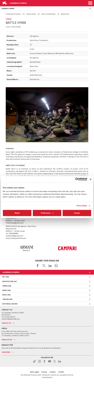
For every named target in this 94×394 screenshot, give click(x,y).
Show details (81, 206)
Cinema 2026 (6, 286)
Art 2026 (5, 277)
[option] (26, 248)
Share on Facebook (38, 265)
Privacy (44, 372)
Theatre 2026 (7, 299)
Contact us (6, 323)
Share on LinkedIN (50, 265)
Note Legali (34, 372)
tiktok (34, 362)
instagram (39, 362)
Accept (77, 213)
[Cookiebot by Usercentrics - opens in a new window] (77, 179)
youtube (49, 362)
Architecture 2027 (9, 281)
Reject (17, 213)
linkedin (59, 362)
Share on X (44, 265)
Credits (61, 372)
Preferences (46, 213)
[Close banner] (90, 179)
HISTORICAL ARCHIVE (9, 304)
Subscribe (6, 352)
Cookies (53, 372)
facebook (44, 362)
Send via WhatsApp (56, 265)
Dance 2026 (6, 290)
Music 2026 (6, 295)
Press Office (7, 340)
